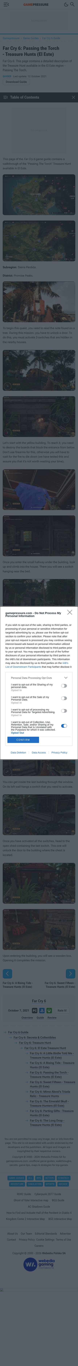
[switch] (64, 686)
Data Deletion (18, 752)
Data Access (39, 752)
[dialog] (39, 683)
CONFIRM (23, 740)
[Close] (70, 613)
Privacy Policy (59, 752)
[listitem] (39, 678)
